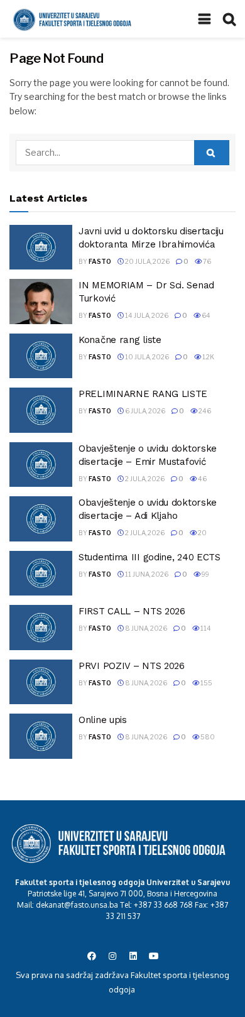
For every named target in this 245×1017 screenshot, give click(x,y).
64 (205, 315)
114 (205, 628)
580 (207, 737)
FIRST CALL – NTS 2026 (132, 611)
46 (202, 478)
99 (204, 574)
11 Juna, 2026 (146, 574)
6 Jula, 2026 (144, 411)
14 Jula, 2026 (146, 315)
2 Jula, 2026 (144, 478)
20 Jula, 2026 (147, 261)
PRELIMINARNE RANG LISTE (143, 394)
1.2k (207, 357)
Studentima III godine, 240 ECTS (149, 557)
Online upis (103, 720)
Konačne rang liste (120, 339)
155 (205, 683)
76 (206, 261)
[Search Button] (211, 152)
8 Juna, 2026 (145, 628)
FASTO (100, 261)
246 (204, 411)
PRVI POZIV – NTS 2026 (132, 666)
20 (202, 532)
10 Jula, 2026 (146, 357)
